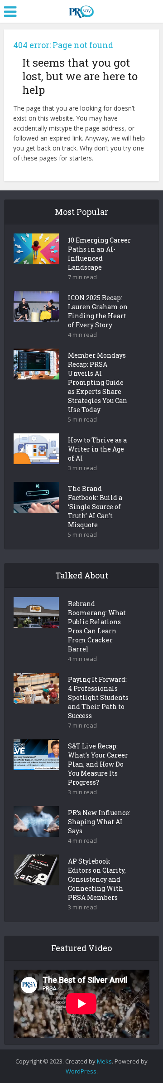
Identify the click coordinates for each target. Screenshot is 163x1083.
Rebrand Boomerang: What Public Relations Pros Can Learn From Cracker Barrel (97, 626)
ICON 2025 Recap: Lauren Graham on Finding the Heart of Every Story (98, 311)
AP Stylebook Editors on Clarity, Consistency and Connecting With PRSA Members (97, 879)
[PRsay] (81, 10)
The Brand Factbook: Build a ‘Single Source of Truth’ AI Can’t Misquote (95, 506)
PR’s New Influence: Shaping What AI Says (99, 821)
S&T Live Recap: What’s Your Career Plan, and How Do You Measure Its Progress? (98, 764)
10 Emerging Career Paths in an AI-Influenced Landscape (99, 254)
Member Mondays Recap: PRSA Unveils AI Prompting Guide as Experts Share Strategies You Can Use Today (97, 382)
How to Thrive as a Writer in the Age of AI (97, 449)
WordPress (81, 1071)
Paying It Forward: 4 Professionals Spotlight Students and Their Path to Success (98, 697)
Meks (104, 1061)
